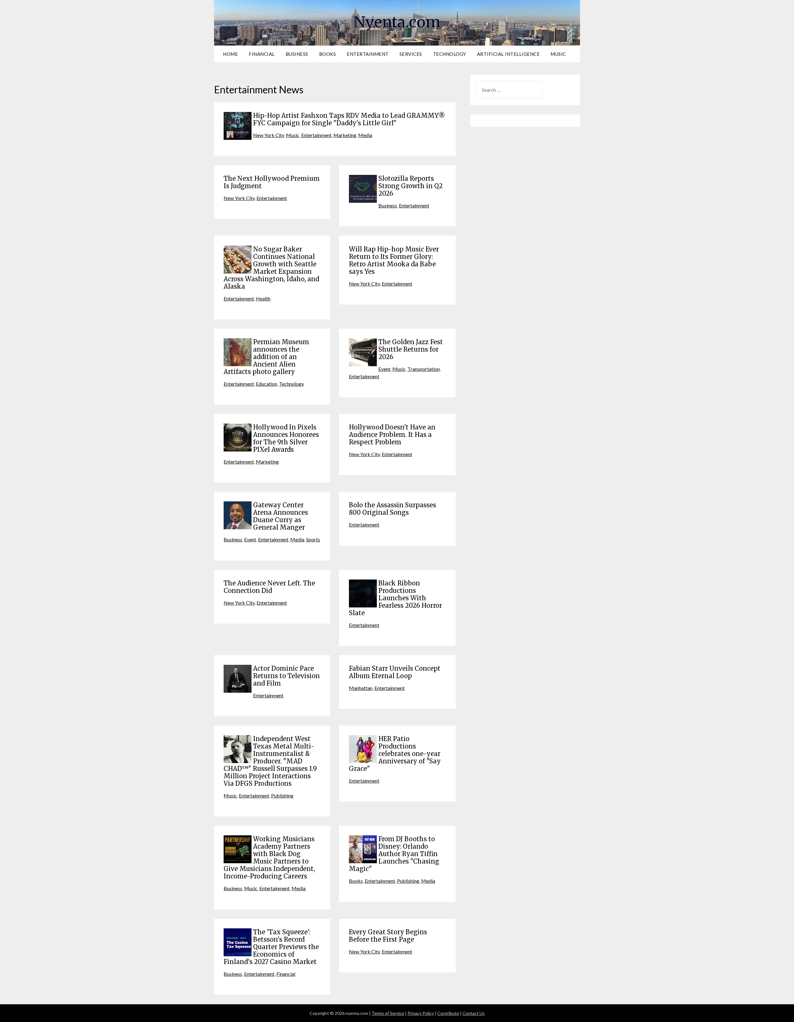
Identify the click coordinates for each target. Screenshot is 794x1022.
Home (230, 54)
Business (297, 54)
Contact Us (473, 1013)
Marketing (344, 135)
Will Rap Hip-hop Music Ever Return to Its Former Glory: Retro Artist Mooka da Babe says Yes (394, 260)
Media (365, 135)
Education (266, 384)
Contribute (448, 1013)
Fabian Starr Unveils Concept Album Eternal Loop (394, 672)
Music (558, 54)
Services (410, 54)
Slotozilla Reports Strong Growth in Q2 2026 (410, 186)
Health (263, 298)
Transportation (424, 369)
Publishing (282, 795)
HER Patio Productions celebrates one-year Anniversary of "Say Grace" (395, 753)
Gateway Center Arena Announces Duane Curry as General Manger (280, 516)
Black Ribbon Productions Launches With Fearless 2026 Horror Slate (395, 598)
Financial (262, 54)
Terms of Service (388, 1013)
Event (384, 369)
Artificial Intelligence (508, 54)
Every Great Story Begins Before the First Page (388, 935)
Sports (313, 539)
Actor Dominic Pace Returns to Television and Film (286, 675)
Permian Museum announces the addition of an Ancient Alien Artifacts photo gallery (266, 356)
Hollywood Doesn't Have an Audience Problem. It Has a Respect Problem (392, 434)
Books (327, 54)
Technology (449, 54)
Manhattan (360, 688)
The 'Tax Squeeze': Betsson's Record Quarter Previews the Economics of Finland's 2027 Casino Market (271, 947)
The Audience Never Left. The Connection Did (269, 586)
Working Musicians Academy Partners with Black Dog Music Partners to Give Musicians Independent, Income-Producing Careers (269, 857)
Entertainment (368, 54)
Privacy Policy (421, 1013)
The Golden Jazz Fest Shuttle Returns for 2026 (410, 349)
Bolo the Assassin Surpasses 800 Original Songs (392, 508)
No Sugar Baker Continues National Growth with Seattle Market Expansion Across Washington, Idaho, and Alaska (271, 267)
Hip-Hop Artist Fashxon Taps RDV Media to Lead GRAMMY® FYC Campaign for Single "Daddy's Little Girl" (349, 119)
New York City (268, 135)
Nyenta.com (397, 22)
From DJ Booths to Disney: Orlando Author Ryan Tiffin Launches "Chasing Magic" (394, 854)
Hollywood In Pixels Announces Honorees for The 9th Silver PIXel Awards (286, 438)
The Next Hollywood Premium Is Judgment (272, 182)
